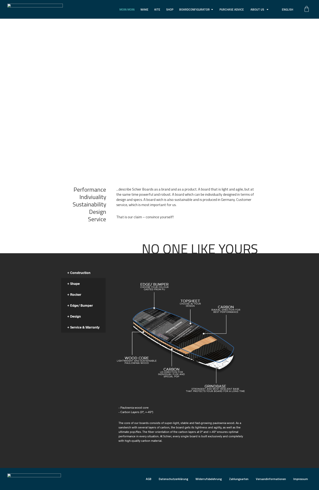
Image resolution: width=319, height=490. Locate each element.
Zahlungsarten (238, 479)
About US (257, 9)
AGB (148, 479)
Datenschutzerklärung (173, 479)
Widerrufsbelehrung (208, 479)
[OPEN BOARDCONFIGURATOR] (212, 9)
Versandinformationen (271, 479)
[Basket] (306, 9)
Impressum (300, 479)
